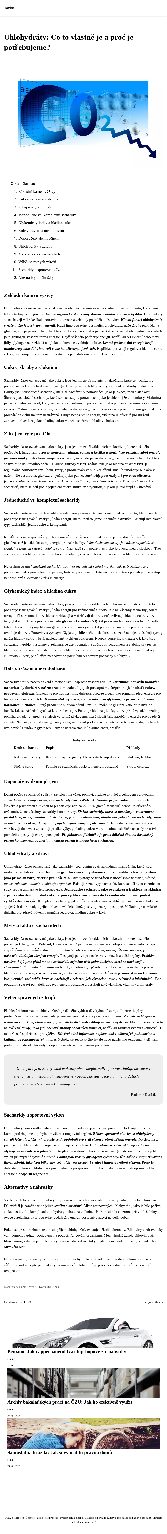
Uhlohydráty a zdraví (35, 246)
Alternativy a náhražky (36, 277)
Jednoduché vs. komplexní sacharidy (47, 215)
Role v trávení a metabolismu (41, 230)
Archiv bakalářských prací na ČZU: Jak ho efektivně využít (69, 1402)
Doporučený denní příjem (38, 238)
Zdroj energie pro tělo (35, 207)
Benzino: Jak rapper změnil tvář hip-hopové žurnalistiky (66, 1351)
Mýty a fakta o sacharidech (39, 254)
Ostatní (159, 1302)
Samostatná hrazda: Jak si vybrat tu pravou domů (59, 1452)
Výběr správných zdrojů (37, 262)
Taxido (9, 8)
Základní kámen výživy (36, 191)
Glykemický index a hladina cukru (45, 222)
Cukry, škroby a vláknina (38, 199)
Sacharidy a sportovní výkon (41, 270)
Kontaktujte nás (49, 1286)
